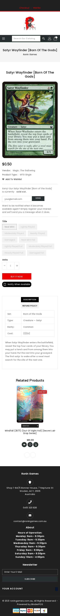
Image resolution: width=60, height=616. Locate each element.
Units (5, 260)
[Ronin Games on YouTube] (35, 3)
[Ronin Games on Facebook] (24, 3)
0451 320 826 (30, 507)
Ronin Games (30, 54)
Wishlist (37, 7)
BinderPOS (37, 604)
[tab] (30, 299)
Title (4, 221)
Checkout (24, 7)
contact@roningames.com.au (30, 521)
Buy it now (17, 276)
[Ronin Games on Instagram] (30, 3)
